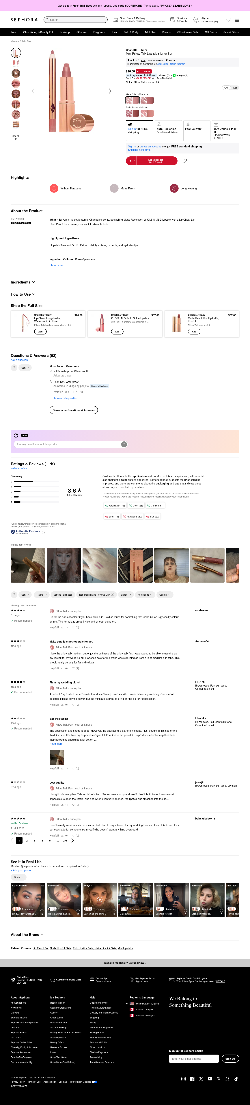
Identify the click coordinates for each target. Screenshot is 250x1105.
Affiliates (15, 1027)
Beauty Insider (57, 1002)
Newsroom (16, 1007)
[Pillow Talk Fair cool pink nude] (147, 113)
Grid (226, 87)
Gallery (53, 1012)
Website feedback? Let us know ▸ (125, 963)
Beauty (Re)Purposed (21, 1057)
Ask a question (155, 60)
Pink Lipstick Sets (83, 948)
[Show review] (28, 565)
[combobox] (76, 20)
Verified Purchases (63, 594)
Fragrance (99, 32)
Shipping (94, 1017)
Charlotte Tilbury (136, 50)
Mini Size (150, 32)
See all (15, 137)
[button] (168, 75)
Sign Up (230, 1058)
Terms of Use (34, 1081)
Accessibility (96, 1057)
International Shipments (101, 1027)
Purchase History (58, 1022)
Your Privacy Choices (80, 1081)
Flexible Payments (99, 1052)
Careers (15, 1012)
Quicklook (23, 332)
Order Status (56, 1017)
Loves (53, 1052)
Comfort (181, 63)
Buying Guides (97, 1032)
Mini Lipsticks (125, 948)
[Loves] (228, 19)
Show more (56, 265)
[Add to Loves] (184, 161)
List (235, 87)
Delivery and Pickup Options (104, 1012)
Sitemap (63, 1081)
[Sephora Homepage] (24, 19)
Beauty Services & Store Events (66, 1032)
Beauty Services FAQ (100, 1037)
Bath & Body (131, 32)
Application (163, 63)
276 (65, 840)
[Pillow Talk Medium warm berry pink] (147, 100)
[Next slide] (109, 91)
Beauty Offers (57, 1042)
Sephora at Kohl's (98, 1042)
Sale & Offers (231, 32)
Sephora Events (19, 1032)
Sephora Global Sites (21, 1042)
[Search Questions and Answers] (14, 367)
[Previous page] (12, 840)
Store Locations (97, 1047)
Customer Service (99, 1002)
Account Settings (58, 1027)
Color (173, 63)
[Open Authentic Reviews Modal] (43, 532)
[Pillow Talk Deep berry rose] (132, 113)
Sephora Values (19, 1017)
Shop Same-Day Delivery (63, 1062)
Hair (114, 32)
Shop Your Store (58, 1057)
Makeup (65, 32)
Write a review (19, 468)
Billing (93, 1022)
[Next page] (72, 840)
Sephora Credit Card (60, 1007)
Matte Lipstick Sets (105, 948)
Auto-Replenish (58, 1037)
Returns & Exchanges (100, 1007)
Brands (166, 32)
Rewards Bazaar (58, 1047)
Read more (56, 743)
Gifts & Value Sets (187, 32)
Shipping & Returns (139, 149)
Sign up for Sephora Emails (186, 1051)
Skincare (82, 32)
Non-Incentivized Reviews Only (94, 594)
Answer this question (65, 398)
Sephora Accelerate (21, 1052)
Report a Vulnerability (21, 1062)
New (13, 32)
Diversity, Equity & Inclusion (24, 1047)
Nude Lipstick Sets (60, 948)
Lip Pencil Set (40, 948)
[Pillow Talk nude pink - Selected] (132, 100)
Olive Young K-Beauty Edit (38, 32)
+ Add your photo (21, 870)
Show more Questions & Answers (74, 410)
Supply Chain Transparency (24, 1022)
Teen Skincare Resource (102, 1062)
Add (40, 331)
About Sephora (18, 1002)
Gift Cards (211, 32)
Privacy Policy (18, 1081)
